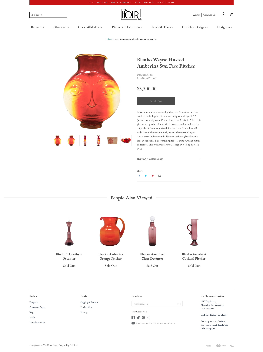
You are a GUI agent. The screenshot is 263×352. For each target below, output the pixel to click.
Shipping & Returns (89, 302)
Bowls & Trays (161, 27)
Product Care (86, 307)
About (196, 14)
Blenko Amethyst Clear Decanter (152, 256)
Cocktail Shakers (89, 27)
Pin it (152, 176)
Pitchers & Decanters (126, 27)
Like (139, 176)
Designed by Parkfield (68, 345)
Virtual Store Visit (37, 322)
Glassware (60, 27)
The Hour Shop (50, 345)
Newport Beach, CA (218, 324)
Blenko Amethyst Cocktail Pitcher (194, 256)
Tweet (145, 176)
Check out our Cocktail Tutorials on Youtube (155, 323)
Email (160, 176)
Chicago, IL (209, 328)
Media (32, 317)
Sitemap (84, 312)
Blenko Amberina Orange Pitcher (110, 256)
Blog (31, 312)
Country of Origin (37, 307)
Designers (224, 27)
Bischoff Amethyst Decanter (69, 256)
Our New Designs (194, 27)
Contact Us (209, 14)
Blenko (110, 39)
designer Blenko (145, 74)
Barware (37, 27)
